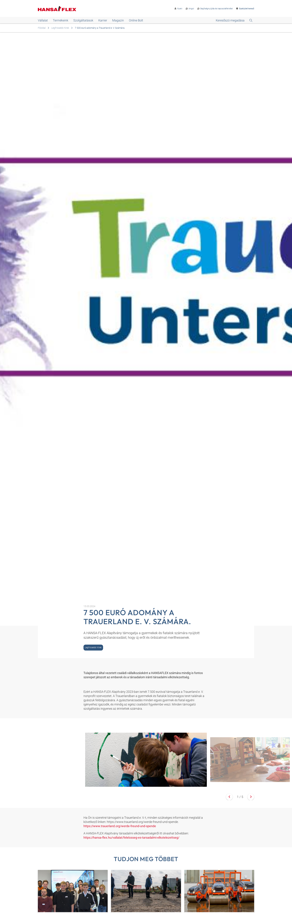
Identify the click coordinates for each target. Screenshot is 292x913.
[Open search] (234, 20)
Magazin (118, 20)
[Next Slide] (250, 797)
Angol (191, 8)
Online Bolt (136, 20)
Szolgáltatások (83, 20)
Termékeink (60, 20)
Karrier (102, 20)
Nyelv (179, 8)
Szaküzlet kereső (246, 8)
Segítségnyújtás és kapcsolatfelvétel (216, 8)
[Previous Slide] (229, 797)
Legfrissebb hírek (60, 28)
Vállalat (43, 20)
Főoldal (42, 28)
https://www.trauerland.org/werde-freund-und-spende (119, 826)
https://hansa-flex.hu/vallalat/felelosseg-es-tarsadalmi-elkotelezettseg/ (131, 837)
